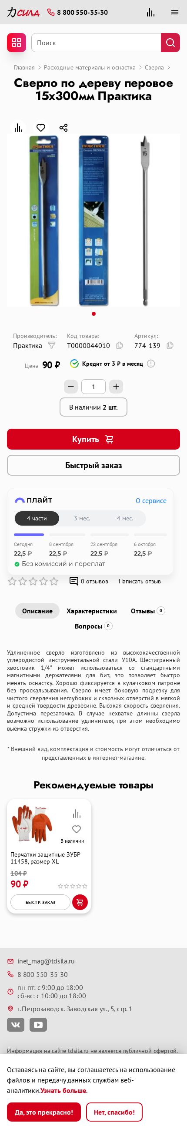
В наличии (93, 407)
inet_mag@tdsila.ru (45, 961)
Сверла (154, 67)
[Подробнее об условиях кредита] (151, 363)
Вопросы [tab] (92, 626)
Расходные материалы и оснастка (90, 67)
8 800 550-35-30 (42, 974)
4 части (37, 518)
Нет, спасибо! (114, 1112)
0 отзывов (94, 581)
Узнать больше (63, 1090)
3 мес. (82, 518)
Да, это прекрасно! (44, 1112)
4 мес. (125, 518)
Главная (24, 67)
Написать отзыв (140, 581)
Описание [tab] (37, 610)
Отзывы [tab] (146, 610)
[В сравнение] (18, 128)
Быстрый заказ (93, 465)
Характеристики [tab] (92, 610)
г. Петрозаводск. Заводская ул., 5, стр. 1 (75, 1009)
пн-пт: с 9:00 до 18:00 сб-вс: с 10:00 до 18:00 (51, 991)
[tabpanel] (93, 691)
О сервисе (151, 500)
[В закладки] (41, 128)
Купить (85, 439)
